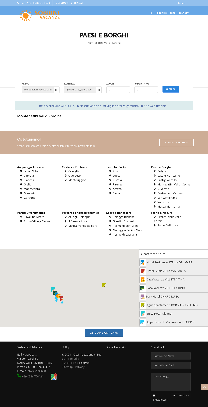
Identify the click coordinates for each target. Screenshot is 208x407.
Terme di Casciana (124, 234)
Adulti (110, 83)
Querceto (74, 175)
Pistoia (117, 180)
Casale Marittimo (168, 175)
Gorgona (29, 197)
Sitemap (67, 367)
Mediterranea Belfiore (82, 225)
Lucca (116, 175)
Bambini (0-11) (141, 83)
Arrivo (25, 83)
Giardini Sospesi (123, 221)
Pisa (115, 171)
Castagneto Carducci (171, 193)
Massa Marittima (168, 206)
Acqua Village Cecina (36, 221)
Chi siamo (162, 13)
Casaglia (73, 171)
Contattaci (182, 396)
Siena (116, 193)
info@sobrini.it (36, 371)
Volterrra (163, 202)
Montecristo (31, 189)
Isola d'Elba (31, 171)
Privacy (80, 367)
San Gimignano (167, 197)
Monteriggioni (77, 180)
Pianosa (28, 180)
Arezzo (117, 189)
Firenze (117, 184)
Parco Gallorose (167, 225)
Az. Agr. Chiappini (79, 217)
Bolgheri (163, 171)
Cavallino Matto (33, 217)
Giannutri (29, 193)
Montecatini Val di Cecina (173, 184)
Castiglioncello (167, 180)
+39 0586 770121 (32, 376)
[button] (62, 303)
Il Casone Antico (78, 221)
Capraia (28, 175)
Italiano (181, 3)
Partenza (69, 83)
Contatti (184, 13)
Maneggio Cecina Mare (127, 230)
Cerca (171, 89)
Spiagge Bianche (123, 217)
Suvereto (163, 189)
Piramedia (72, 358)
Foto (173, 13)
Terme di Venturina (125, 225)
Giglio (27, 184)
